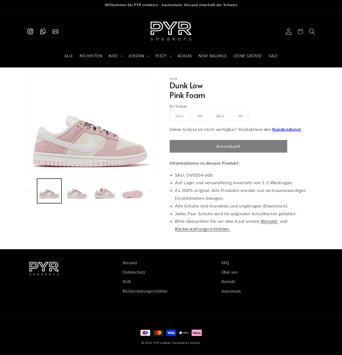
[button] (115, 56)
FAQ (225, 262)
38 (199, 116)
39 (240, 116)
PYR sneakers (163, 342)
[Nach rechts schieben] (150, 191)
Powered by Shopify (187, 342)
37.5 (179, 116)
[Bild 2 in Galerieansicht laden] (77, 191)
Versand (130, 262)
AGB (127, 281)
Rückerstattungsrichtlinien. (202, 228)
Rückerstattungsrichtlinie (145, 291)
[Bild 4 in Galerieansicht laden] (132, 191)
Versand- (270, 221)
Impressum (231, 291)
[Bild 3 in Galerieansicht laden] (105, 191)
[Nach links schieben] (30, 191)
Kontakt (228, 281)
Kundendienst (286, 129)
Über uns (229, 272)
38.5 (220, 116)
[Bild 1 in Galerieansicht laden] (49, 191)
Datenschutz (134, 272)
